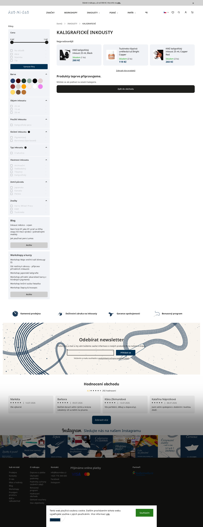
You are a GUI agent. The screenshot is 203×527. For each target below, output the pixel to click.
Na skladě (30, 50)
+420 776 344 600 (59, 475)
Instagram (55, 482)
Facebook (55, 479)
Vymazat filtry (29, 66)
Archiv (29, 245)
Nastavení (55, 520)
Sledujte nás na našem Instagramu (112, 430)
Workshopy (14, 489)
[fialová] (41, 86)
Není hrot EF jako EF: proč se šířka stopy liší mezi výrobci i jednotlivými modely (27, 232)
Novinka (30, 57)
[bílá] (35, 86)
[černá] (35, 80)
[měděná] (24, 92)
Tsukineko (30, 212)
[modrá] (13, 80)
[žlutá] (13, 92)
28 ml (30, 112)
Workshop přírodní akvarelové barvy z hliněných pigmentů (28, 278)
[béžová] (29, 86)
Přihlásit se (126, 352)
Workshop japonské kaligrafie (24, 273)
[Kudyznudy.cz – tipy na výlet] (163, 473)
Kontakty (13, 475)
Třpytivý (30, 171)
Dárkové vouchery (38, 499)
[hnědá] (18, 92)
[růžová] (41, 80)
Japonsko (30, 187)
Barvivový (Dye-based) (30, 140)
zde (108, 514)
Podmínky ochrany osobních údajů (38, 483)
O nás (11, 479)
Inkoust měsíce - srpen (21, 225)
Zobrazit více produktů (125, 70)
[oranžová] (24, 86)
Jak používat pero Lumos (22, 238)
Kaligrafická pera (30, 125)
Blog (11, 485)
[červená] (13, 86)
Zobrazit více (101, 419)
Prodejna (13, 472)
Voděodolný (30, 168)
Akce (30, 54)
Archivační (30, 165)
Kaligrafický (30, 175)
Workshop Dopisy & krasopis (23, 287)
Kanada (30, 190)
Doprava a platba (37, 472)
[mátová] (29, 80)
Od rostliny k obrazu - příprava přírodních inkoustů (25, 267)
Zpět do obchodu (126, 89)
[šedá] (18, 86)
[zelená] (24, 80)
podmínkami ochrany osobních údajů (113, 358)
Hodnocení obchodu (101, 383)
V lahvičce (30, 153)
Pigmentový (30, 137)
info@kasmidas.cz (58, 472)
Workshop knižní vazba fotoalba (25, 283)
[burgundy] (18, 80)
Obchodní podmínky (34, 477)
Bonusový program (34, 489)
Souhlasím (145, 512)
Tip (30, 60)
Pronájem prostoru (13, 493)
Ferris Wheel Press (30, 205)
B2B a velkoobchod (14, 499)
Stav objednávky (37, 503)
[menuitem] (52, 13)
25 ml (30, 106)
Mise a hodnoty (16, 482)
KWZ (30, 209)
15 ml (30, 109)
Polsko (30, 193)
